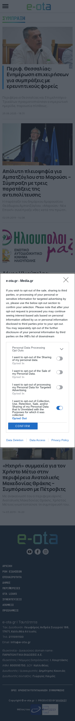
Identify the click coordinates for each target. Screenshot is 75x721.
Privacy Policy (60, 440)
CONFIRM (22, 426)
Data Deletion (14, 440)
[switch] (59, 358)
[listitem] (37, 349)
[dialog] (37, 360)
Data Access (37, 440)
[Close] (67, 281)
